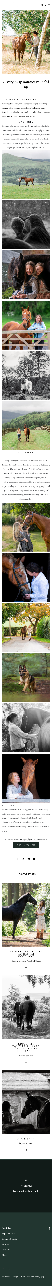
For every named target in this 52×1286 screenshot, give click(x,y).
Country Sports (9, 1239)
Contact (6, 1250)
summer (22, 961)
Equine (14, 961)
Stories (5, 1244)
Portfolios (6, 1228)
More (4, 1255)
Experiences (8, 1233)
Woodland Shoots (34, 961)
